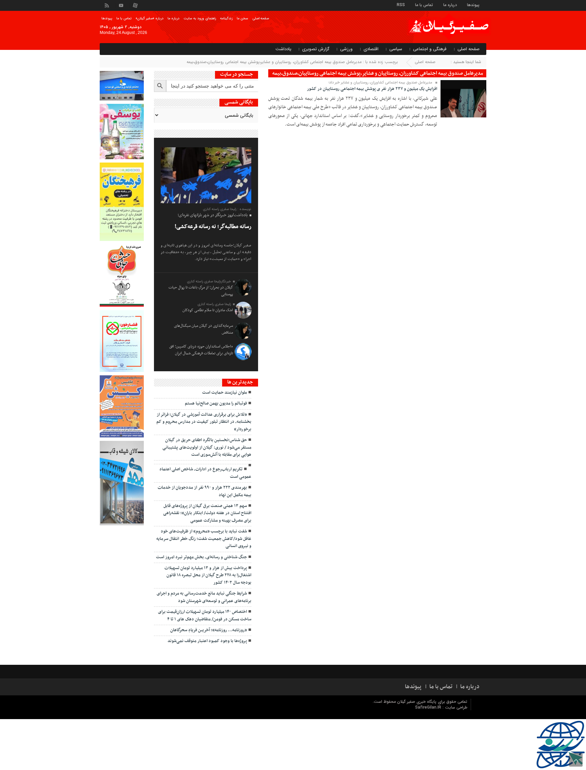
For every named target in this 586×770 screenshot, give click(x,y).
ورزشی (346, 49)
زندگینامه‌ (226, 18)
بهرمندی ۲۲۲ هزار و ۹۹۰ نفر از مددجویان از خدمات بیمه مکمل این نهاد (204, 491)
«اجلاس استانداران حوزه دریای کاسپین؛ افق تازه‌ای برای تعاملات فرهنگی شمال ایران (201, 350)
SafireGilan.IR (429, 707)
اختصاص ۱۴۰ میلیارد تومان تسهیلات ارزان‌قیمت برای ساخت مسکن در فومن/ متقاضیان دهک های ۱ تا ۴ (204, 615)
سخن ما (242, 18)
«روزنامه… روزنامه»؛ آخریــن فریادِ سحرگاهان (208, 630)
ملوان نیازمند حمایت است (224, 392)
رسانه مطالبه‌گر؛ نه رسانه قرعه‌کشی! (213, 226)
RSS (401, 4)
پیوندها (473, 4)
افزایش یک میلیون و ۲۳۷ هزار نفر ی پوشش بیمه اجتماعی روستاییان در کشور (372, 89)
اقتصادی (371, 49)
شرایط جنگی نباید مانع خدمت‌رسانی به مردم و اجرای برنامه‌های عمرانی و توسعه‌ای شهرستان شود (204, 597)
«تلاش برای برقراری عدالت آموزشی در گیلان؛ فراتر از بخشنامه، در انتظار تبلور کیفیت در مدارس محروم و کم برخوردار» (203, 422)
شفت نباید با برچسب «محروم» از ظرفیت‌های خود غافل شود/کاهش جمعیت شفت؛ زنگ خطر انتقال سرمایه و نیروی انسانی (203, 539)
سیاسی (395, 49)
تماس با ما (424, 4)
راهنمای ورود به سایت (199, 18)
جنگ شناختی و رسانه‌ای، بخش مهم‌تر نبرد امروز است (201, 557)
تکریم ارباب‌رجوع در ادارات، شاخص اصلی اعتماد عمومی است (205, 473)
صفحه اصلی (260, 18)
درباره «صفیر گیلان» (149, 18)
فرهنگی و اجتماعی (430, 49)
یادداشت (283, 49)
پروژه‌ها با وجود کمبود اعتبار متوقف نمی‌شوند (207, 641)
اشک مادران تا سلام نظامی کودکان (207, 310)
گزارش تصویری (315, 49)
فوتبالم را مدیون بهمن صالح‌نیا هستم (216, 403)
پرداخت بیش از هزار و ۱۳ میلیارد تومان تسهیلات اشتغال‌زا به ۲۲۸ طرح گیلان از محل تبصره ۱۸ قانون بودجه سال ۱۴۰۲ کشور (207, 575)
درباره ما (450, 4)
